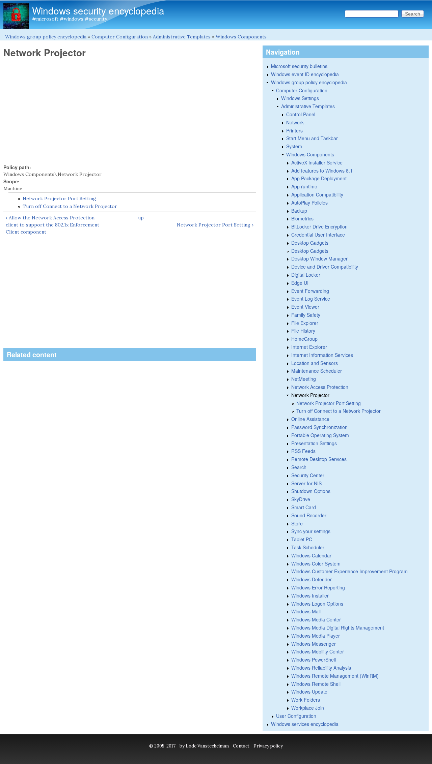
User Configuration (296, 715)
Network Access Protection (319, 387)
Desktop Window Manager (319, 258)
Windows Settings (300, 98)
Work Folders (305, 699)
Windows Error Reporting (318, 587)
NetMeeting (303, 378)
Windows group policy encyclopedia (45, 37)
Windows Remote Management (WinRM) (335, 675)
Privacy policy (268, 746)
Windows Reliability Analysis (321, 667)
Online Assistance (310, 419)
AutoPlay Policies (309, 202)
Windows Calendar (311, 555)
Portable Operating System (320, 435)
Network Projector (310, 395)
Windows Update (309, 691)
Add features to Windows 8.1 (322, 170)
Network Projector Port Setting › (215, 225)
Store (297, 523)
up (141, 218)
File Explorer (304, 322)
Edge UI (299, 282)
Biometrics (302, 218)
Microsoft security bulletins (299, 66)
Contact (241, 746)
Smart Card (303, 507)
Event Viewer (305, 306)
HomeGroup (304, 338)
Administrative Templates (182, 37)
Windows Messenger (313, 643)
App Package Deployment (319, 178)
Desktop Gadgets (309, 242)
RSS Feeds (303, 451)
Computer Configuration (119, 37)
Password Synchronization (319, 427)
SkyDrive (300, 499)
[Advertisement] (129, 111)
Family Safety (305, 314)
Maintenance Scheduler (316, 370)
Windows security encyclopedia (98, 10)
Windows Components (241, 37)
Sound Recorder (308, 515)
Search (298, 467)
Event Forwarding (310, 290)
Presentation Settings (314, 443)
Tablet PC (301, 539)
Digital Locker (305, 274)
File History (303, 330)
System (294, 146)
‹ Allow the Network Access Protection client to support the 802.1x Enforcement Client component (52, 225)
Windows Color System (316, 563)
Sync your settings (310, 531)
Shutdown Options (310, 491)
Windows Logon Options (317, 603)
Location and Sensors (314, 363)
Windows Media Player (315, 635)
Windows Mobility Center (317, 651)
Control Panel (300, 114)
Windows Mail (306, 611)
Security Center (307, 475)
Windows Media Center (316, 619)
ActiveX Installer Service (317, 162)
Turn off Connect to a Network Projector (70, 206)
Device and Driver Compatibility (324, 266)
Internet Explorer (309, 346)
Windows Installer (310, 595)
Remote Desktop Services (319, 459)
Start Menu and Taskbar (312, 138)
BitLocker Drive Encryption (319, 226)
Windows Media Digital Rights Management (337, 627)
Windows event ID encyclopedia (305, 74)
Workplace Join (307, 707)
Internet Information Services (322, 355)
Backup (299, 210)
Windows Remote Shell (316, 683)
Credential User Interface (318, 234)
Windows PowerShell (313, 659)
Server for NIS (306, 483)
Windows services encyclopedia (305, 724)
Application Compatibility (317, 194)
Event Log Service (310, 298)
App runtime (304, 186)
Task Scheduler (307, 547)
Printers (294, 130)
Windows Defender (311, 579)
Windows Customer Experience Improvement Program (349, 571)
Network (295, 122)
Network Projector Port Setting (59, 198)
